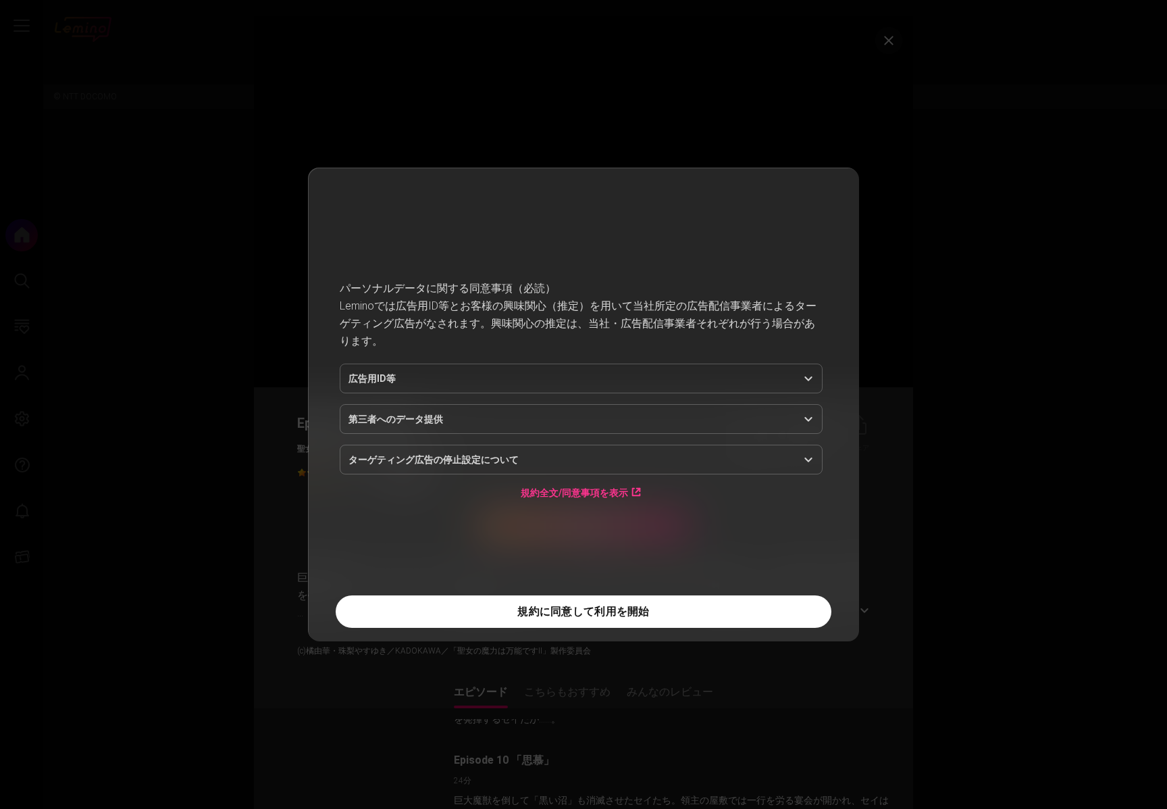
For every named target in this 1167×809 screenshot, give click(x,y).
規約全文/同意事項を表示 (574, 492)
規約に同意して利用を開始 (583, 611)
